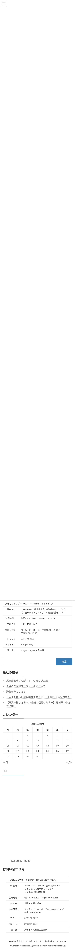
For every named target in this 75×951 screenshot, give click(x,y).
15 (17, 745)
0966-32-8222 (27, 638)
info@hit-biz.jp (27, 644)
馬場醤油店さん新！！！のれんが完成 (27, 680)
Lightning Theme (38, 946)
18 (47, 745)
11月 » (69, 762)
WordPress (24, 946)
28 (7, 756)
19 (57, 745)
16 (27, 745)
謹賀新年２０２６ (16, 691)
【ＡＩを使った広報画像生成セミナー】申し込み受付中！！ (39, 697)
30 (27, 756)
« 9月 (5, 762)
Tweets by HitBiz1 (20, 860)
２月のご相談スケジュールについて (25, 686)
